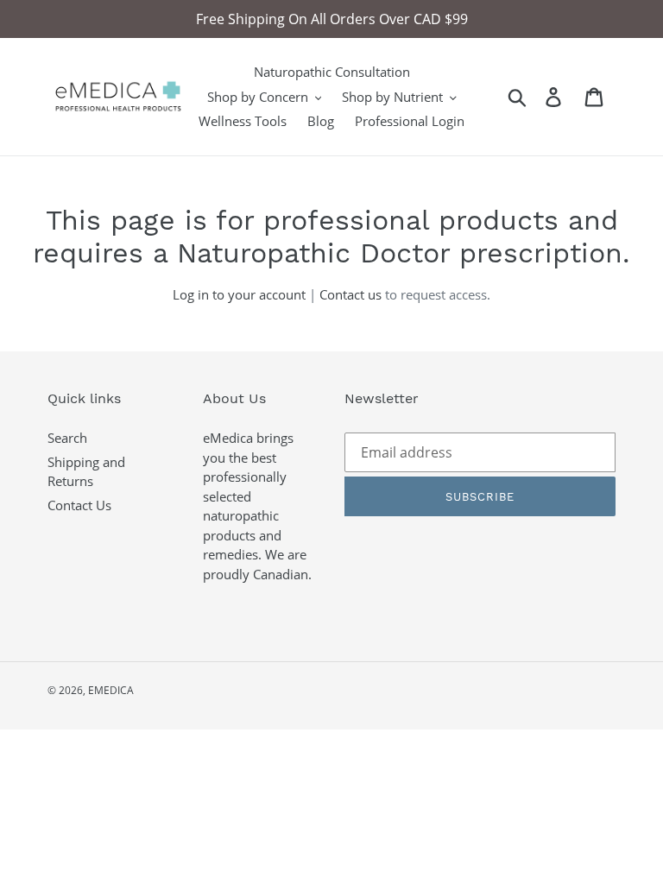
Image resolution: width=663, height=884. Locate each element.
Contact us (350, 294)
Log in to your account (239, 294)
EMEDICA (111, 690)
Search (67, 437)
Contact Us (79, 505)
